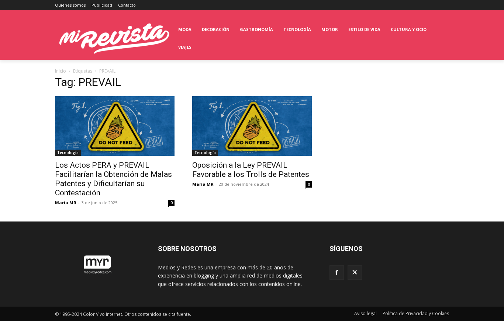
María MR (65, 202)
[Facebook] (336, 272)
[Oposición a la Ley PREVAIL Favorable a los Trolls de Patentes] (252, 126)
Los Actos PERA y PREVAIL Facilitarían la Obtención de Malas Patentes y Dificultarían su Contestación (113, 179)
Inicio (60, 71)
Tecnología (68, 152)
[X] (355, 272)
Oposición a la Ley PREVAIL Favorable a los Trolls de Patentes (250, 170)
